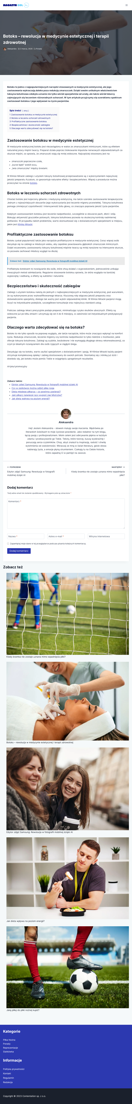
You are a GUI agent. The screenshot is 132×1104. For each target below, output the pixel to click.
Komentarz (14, 501)
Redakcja (8, 1082)
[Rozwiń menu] (126, 5)
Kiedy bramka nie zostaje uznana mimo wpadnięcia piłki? (98, 471)
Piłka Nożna (9, 1040)
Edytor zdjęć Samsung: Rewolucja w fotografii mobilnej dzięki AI (45, 384)
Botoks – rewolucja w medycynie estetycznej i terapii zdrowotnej (39, 742)
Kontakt (7, 1073)
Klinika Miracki (25, 224)
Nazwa (12, 536)
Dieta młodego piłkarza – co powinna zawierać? (36, 391)
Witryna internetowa (99, 536)
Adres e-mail (56, 536)
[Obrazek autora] (4, 49)
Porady (39, 49)
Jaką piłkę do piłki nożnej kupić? (22, 1010)
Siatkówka (8, 1051)
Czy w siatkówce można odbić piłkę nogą (33, 388)
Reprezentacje (10, 1047)
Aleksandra (11, 49)
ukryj (26, 111)
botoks (33, 183)
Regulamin (8, 1078)
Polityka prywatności (13, 1069)
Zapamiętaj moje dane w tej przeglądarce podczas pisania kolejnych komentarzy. (48, 543)
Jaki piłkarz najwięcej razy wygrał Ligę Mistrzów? (37, 395)
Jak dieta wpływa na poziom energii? (31, 398)
